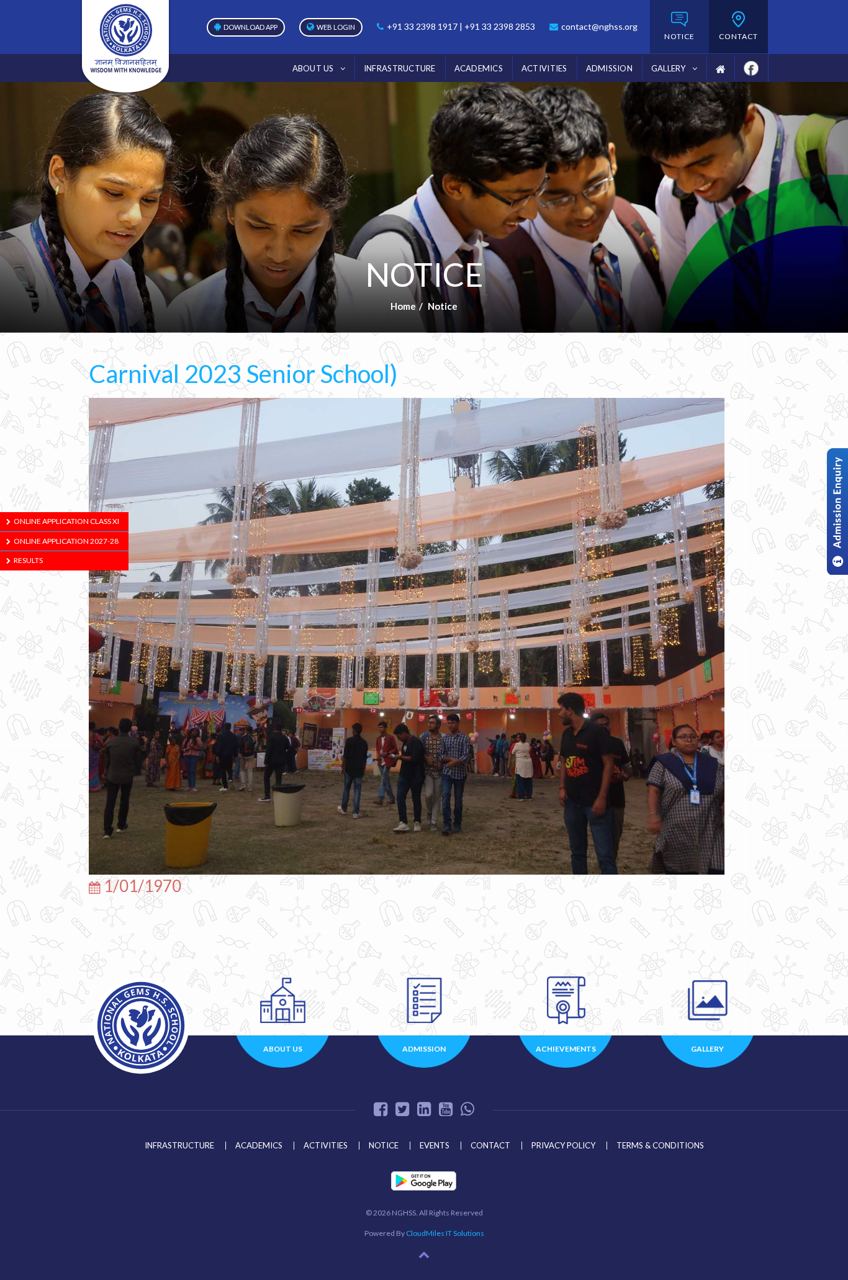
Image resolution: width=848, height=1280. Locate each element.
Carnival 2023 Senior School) (243, 374)
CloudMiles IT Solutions (445, 1233)
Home (403, 306)
